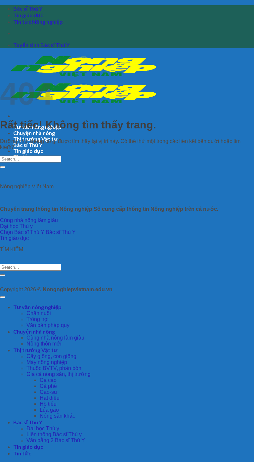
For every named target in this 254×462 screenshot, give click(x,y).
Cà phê (48, 386)
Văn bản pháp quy (47, 325)
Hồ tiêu (48, 404)
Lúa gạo (49, 410)
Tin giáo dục (28, 15)
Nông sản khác (57, 416)
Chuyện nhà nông (34, 133)
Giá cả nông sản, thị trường (58, 374)
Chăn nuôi (38, 313)
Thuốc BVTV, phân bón (53, 368)
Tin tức (22, 453)
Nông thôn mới (44, 343)
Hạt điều (50, 398)
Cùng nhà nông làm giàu (55, 338)
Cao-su (48, 392)
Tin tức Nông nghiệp (38, 22)
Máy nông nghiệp (46, 362)
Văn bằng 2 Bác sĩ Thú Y (55, 440)
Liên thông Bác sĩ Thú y (54, 434)
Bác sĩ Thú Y (27, 8)
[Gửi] (2, 167)
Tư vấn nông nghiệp (37, 307)
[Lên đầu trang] (2, 297)
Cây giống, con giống (51, 356)
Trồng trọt (37, 319)
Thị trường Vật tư (35, 350)
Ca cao (48, 380)
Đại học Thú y (42, 428)
